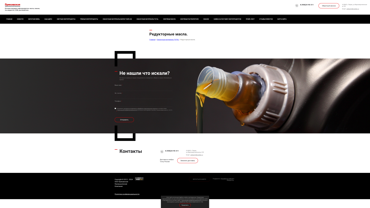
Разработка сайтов (227, 178)
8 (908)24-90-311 (307, 5)
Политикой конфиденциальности (127, 110)
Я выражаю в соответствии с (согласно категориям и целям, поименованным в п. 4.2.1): (144, 110)
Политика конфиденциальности (127, 194)
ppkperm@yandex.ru (352, 9)
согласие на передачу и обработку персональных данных (140, 108)
